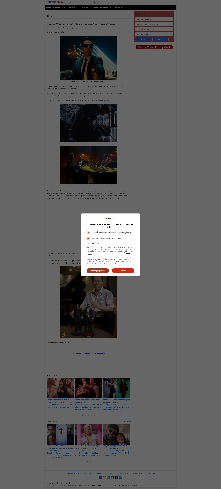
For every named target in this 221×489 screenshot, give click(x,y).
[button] (110, 243)
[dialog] (110, 244)
